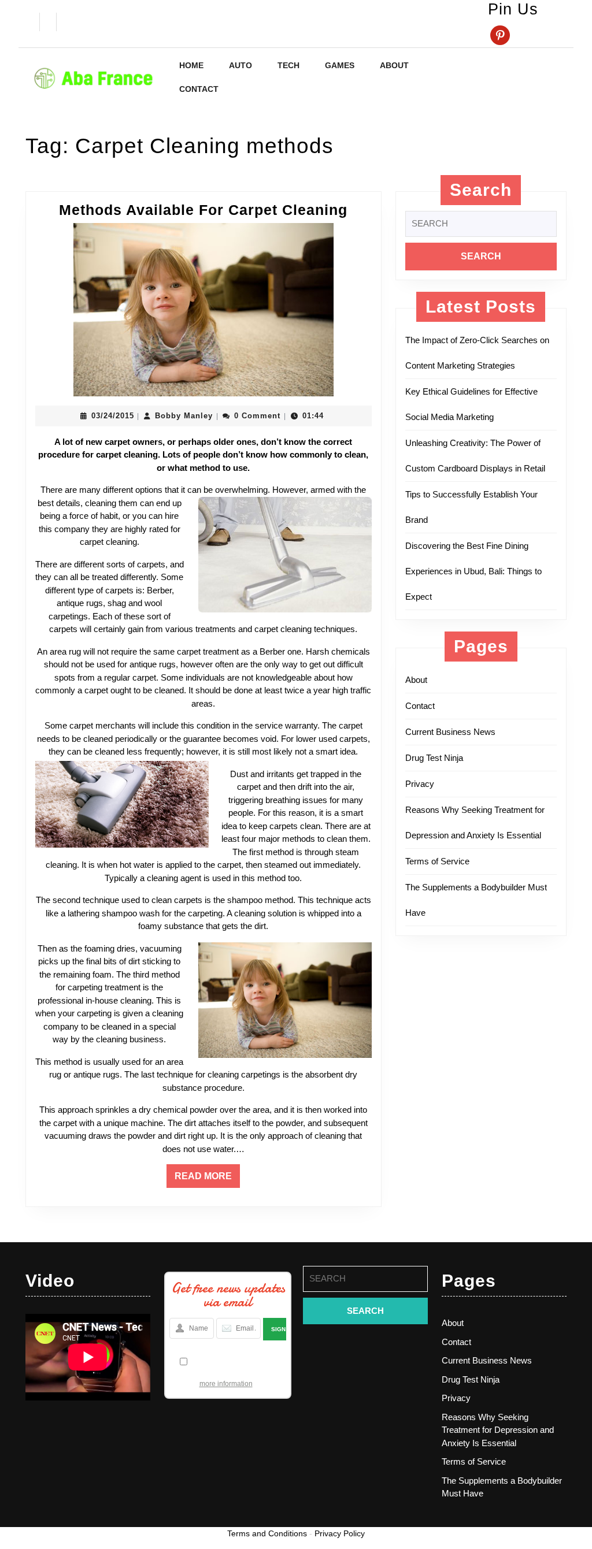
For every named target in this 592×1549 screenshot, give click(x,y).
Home (191, 65)
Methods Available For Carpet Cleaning (203, 210)
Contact (199, 89)
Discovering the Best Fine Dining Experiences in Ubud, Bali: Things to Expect (473, 571)
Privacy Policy (339, 1533)
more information (226, 1384)
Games (339, 65)
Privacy (419, 784)
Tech (288, 65)
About (394, 65)
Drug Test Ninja (434, 758)
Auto (240, 65)
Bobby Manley (184, 415)
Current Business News (450, 732)
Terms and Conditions (267, 1533)
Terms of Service (437, 861)
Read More (207, 1179)
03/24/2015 (112, 415)
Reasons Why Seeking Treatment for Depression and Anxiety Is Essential (498, 1430)
